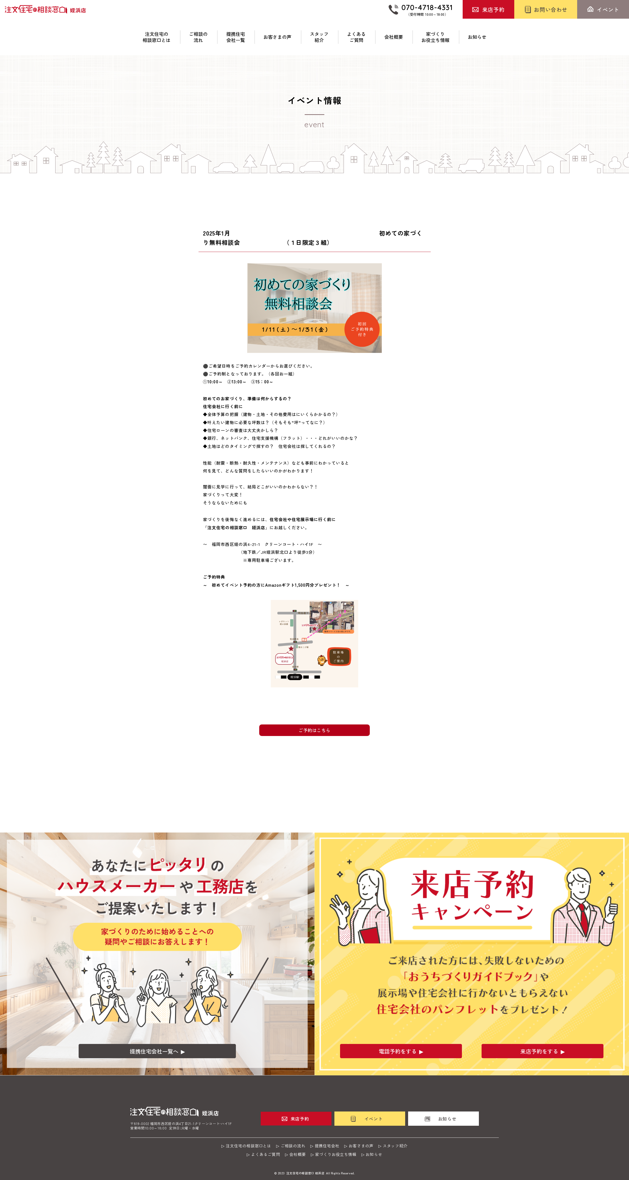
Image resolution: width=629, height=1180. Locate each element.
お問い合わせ (550, 9)
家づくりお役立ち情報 (435, 37)
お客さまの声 (277, 37)
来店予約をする (539, 1051)
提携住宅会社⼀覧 (235, 37)
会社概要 (393, 37)
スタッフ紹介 (319, 37)
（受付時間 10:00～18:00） (427, 9)
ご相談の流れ (198, 37)
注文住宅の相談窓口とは (157, 37)
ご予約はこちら (314, 730)
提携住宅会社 (327, 1146)
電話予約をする (398, 1051)
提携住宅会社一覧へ (154, 1051)
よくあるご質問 (356, 37)
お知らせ (477, 37)
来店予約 (493, 9)
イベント (608, 9)
